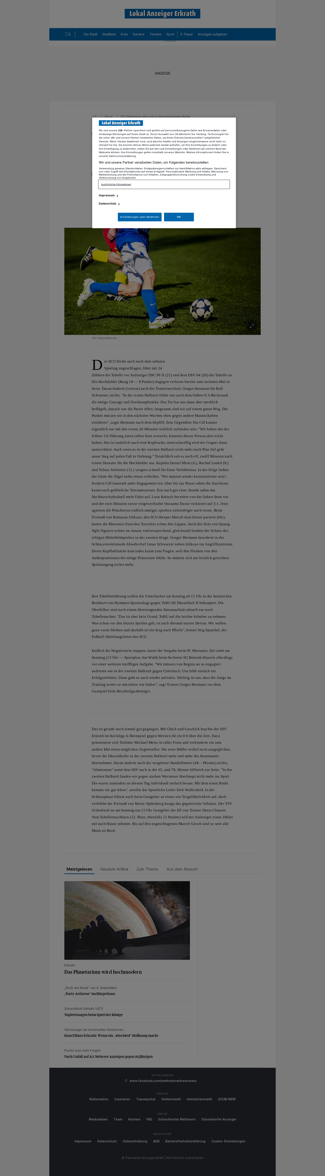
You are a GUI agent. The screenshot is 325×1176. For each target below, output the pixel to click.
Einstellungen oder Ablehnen (139, 216)
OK (179, 216)
